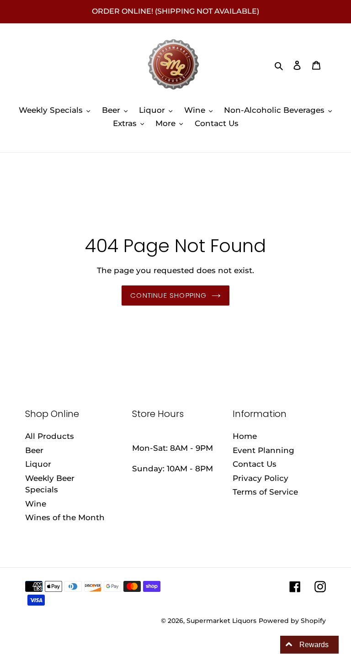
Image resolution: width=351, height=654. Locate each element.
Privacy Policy (260, 478)
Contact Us (255, 464)
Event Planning (263, 450)
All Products (49, 436)
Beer (34, 450)
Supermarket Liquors (221, 621)
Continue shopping (168, 295)
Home (245, 436)
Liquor (38, 464)
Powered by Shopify (292, 621)
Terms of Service (265, 491)
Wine (35, 503)
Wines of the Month (65, 517)
